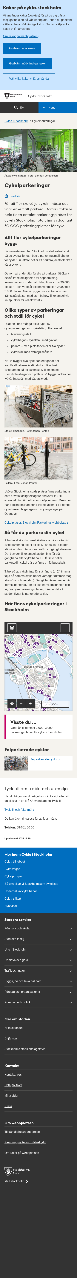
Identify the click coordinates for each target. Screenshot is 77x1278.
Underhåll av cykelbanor (20, 891)
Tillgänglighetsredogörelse (22, 1131)
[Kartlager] (11, 627)
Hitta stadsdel (13, 1027)
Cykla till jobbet (14, 861)
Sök (21, 107)
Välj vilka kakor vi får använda (29, 78)
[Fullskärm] (65, 627)
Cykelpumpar (13, 876)
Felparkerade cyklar (44, 759)
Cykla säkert (12, 898)
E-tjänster (10, 1038)
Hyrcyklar (10, 906)
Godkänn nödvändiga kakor (27, 63)
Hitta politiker (13, 1085)
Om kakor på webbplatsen (20, 36)
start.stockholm (14, 1181)
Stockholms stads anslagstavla (24, 1049)
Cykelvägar (12, 869)
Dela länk (15, 196)
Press (8, 1106)
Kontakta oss (13, 1074)
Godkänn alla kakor (22, 48)
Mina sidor (11, 1095)
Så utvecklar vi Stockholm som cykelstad (31, 883)
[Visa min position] (11, 703)
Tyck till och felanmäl (18, 809)
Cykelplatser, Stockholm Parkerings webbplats (35, 522)
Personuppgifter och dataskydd (25, 1142)
